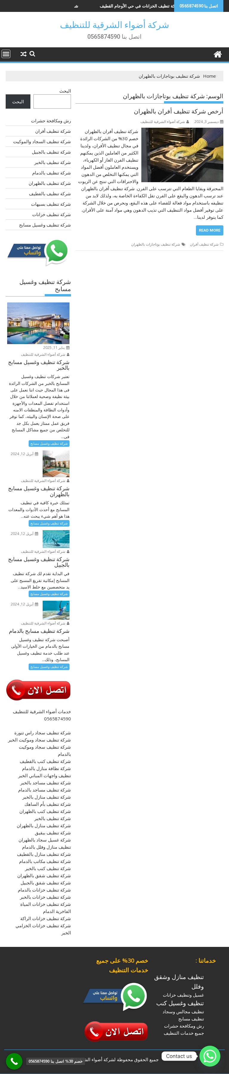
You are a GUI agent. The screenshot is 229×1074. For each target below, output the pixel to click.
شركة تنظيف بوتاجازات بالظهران (155, 244)
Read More (209, 230)
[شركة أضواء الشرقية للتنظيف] (217, 53)
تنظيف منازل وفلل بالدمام (46, 847)
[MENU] (5, 54)
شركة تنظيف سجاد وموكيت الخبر (39, 740)
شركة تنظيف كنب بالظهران (45, 811)
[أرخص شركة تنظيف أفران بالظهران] (182, 131)
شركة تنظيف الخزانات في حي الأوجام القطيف (123, 6)
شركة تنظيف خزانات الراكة (45, 918)
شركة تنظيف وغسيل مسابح (45, 225)
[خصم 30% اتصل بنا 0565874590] (14, 1061)
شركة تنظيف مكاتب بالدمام (45, 861)
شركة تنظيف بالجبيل (51, 152)
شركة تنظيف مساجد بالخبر (45, 783)
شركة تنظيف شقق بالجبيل (46, 883)
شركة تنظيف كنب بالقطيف (45, 761)
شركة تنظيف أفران (204, 244)
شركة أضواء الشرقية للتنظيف (114, 25)
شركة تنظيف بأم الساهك (47, 804)
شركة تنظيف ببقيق (53, 833)
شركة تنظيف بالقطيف (50, 193)
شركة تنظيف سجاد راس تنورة (42, 733)
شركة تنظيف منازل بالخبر (46, 797)
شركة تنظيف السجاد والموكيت (42, 141)
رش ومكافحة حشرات (51, 121)
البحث (65, 91)
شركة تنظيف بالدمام (51, 173)
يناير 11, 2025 (54, 347)
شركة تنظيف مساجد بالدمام (44, 790)
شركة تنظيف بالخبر (52, 162)
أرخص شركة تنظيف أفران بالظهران (178, 111)
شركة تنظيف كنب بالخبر (48, 868)
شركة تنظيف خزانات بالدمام (44, 890)
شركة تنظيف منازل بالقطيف (44, 854)
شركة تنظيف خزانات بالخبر (45, 897)
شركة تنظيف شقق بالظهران (44, 875)
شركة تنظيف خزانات (51, 214)
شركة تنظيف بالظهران (50, 183)
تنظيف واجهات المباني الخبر (44, 775)
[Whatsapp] (209, 1056)
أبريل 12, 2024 (22, 453)
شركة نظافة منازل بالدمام (46, 768)
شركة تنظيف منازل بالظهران (44, 825)
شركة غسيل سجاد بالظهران (44, 840)
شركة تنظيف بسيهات (51, 204)
